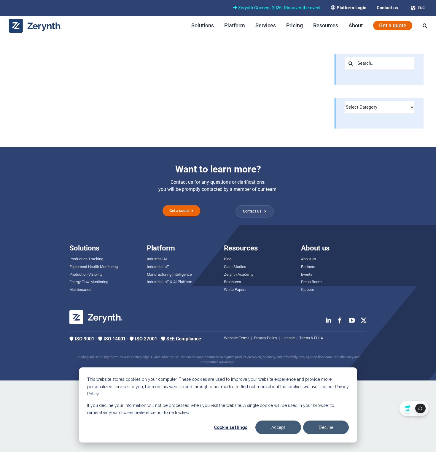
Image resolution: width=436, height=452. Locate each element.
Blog (227, 259)
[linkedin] (328, 320)
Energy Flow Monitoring (88, 282)
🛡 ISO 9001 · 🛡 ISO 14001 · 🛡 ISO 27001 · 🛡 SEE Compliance (135, 339)
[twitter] (364, 320)
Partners (308, 266)
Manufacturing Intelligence (169, 274)
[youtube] (352, 320)
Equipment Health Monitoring (93, 266)
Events (306, 274)
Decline (326, 427)
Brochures (232, 282)
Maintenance (80, 289)
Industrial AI (157, 259)
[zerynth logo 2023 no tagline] (35, 21)
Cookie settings (230, 427)
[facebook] (340, 320)
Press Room (311, 282)
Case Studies (235, 266)
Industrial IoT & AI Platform (169, 282)
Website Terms (236, 338)
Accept (278, 427)
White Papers (235, 289)
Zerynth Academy (238, 274)
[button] (425, 25)
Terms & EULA (311, 338)
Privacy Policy (265, 338)
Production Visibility (85, 274)
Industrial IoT (158, 266)
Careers (307, 289)
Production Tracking (86, 259)
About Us (308, 259)
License (288, 338)
